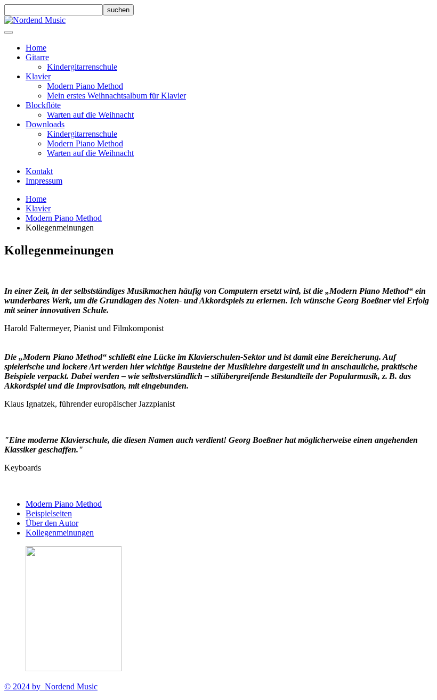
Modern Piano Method (85, 85)
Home (36, 47)
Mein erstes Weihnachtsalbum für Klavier (116, 95)
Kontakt (39, 171)
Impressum (44, 180)
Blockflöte (43, 105)
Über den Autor (52, 523)
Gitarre (37, 57)
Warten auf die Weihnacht (90, 114)
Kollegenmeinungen (60, 532)
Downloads (45, 124)
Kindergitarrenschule (82, 66)
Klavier (38, 76)
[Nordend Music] (35, 19)
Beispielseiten (49, 513)
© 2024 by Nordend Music (51, 686)
